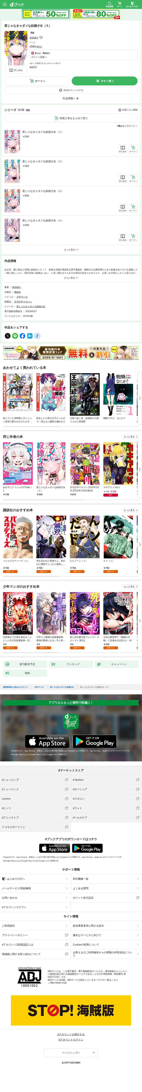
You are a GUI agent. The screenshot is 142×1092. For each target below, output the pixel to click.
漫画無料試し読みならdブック (15, 687)
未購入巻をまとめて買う (74, 118)
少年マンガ (22, 297)
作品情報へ (69, 98)
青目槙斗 (34, 37)
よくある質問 (80, 888)
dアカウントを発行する (71, 1034)
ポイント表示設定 (83, 897)
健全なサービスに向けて (87, 935)
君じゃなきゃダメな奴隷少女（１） (43, 131)
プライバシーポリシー (15, 935)
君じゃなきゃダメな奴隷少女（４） (43, 220)
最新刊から (132, 126)
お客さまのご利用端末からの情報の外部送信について (102, 954)
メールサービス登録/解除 (16, 888)
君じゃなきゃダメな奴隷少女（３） (43, 190)
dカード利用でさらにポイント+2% (44, 63)
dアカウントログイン (14, 907)
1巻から (121, 126)
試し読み (18, 70)
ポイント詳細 (38, 57)
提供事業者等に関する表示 (88, 925)
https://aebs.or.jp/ (58, 982)
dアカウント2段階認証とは (17, 944)
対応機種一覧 (80, 878)
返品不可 (33, 67)
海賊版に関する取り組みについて (21, 954)
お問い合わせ (9, 897)
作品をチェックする (73, 90)
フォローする (41, 37)
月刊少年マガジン (23, 301)
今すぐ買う (107, 80)
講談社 (17, 292)
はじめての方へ (16, 878)
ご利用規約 (8, 925)
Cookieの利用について (86, 944)
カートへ (40, 80)
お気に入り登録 (130, 110)
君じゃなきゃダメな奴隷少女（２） (43, 161)
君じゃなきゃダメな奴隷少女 (30, 306)
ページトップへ (71, 1052)
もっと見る (129, 436)
